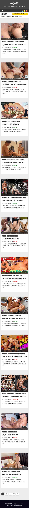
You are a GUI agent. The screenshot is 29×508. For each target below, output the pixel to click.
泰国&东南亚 (23, 197)
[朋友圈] (22, 11)
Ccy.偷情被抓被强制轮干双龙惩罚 (13, 162)
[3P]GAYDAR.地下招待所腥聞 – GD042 (14, 357)
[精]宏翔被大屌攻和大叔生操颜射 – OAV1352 (14, 85)
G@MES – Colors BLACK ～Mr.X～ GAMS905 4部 (14, 397)
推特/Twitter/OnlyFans (10, 159)
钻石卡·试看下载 (17, 41)
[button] (27, 10)
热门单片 (9, 81)
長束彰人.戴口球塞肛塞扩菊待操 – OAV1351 (14, 319)
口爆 (3, 81)
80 (14, 494)
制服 (3, 197)
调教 (13, 41)
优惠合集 (4, 41)
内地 (6, 121)
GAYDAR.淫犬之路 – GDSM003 (12, 200)
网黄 (21, 159)
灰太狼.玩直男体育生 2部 (10, 239)
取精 (7, 41)
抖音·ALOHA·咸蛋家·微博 (15, 121)
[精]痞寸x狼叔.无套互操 (10, 435)
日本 (10, 41)
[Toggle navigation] (4, 11)
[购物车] (24, 11)
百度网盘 (14, 81)
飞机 (22, 41)
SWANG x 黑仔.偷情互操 (10, 124)
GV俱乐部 (14, 3)
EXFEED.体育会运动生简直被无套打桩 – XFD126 (14, 45)
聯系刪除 (20, 505)
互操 (3, 121)
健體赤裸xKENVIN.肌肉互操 (11, 474)
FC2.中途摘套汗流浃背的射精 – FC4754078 (14, 279)
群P (17, 81)
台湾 (9, 121)
